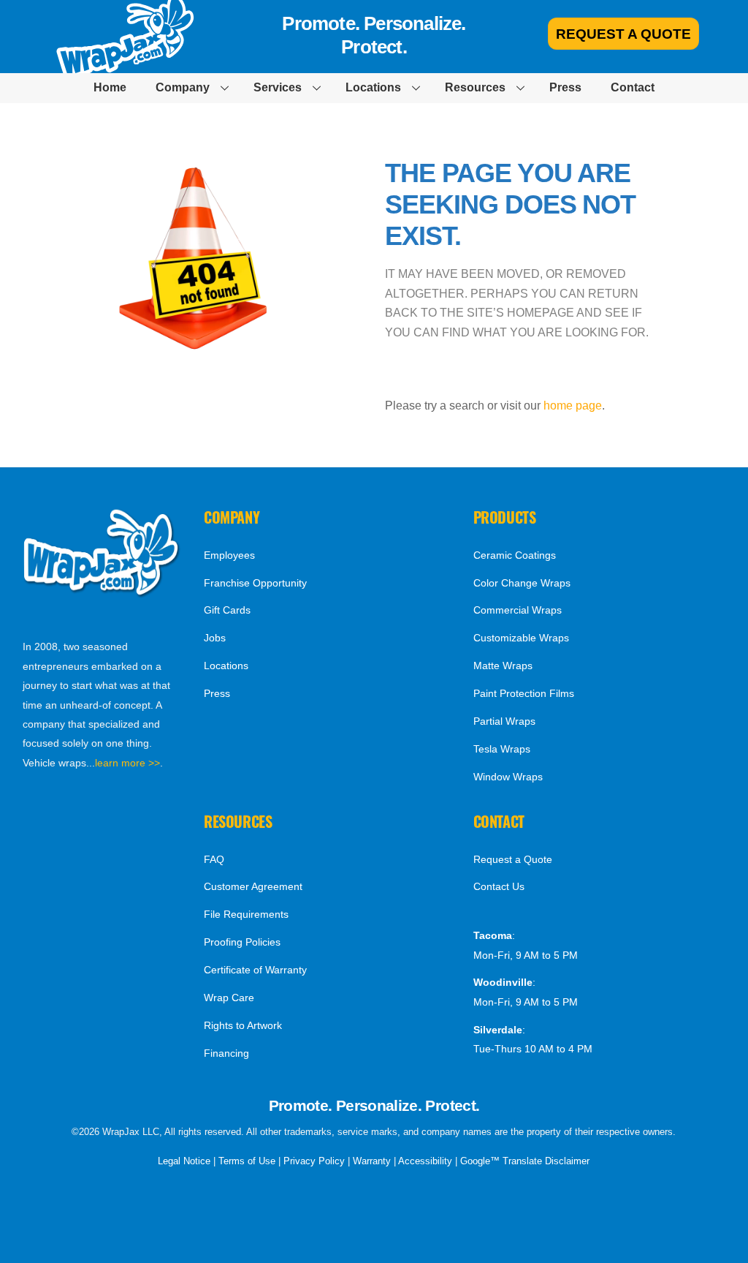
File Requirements (246, 914)
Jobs (215, 638)
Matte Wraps (503, 665)
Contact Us (498, 886)
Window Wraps (508, 777)
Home (110, 87)
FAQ (214, 859)
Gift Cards (227, 610)
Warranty (372, 1160)
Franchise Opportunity (255, 583)
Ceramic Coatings (514, 555)
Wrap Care (229, 997)
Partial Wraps (504, 721)
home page (572, 405)
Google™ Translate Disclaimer (524, 1160)
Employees (229, 555)
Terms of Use (246, 1160)
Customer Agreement (253, 886)
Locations (373, 87)
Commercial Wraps (517, 610)
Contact (632, 87)
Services (277, 87)
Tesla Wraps (501, 749)
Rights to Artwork (243, 1025)
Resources (475, 87)
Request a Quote (512, 859)
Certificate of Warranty (255, 970)
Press (565, 87)
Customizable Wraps (521, 638)
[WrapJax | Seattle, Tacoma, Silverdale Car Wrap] (102, 593)
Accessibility (425, 1160)
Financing (226, 1053)
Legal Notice (184, 1160)
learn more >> (127, 763)
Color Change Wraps (521, 583)
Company (183, 87)
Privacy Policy (314, 1160)
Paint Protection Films (523, 693)
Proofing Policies (242, 942)
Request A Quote (623, 34)
